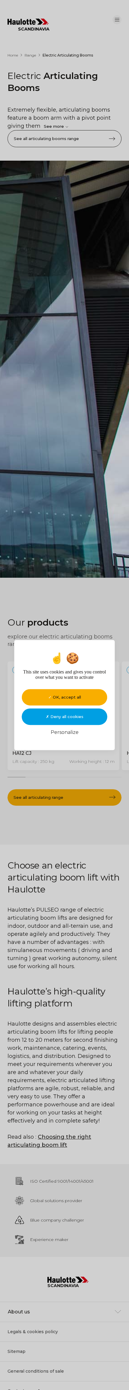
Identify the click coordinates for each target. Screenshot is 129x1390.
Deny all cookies (66, 716)
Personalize (65, 732)
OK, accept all (66, 697)
